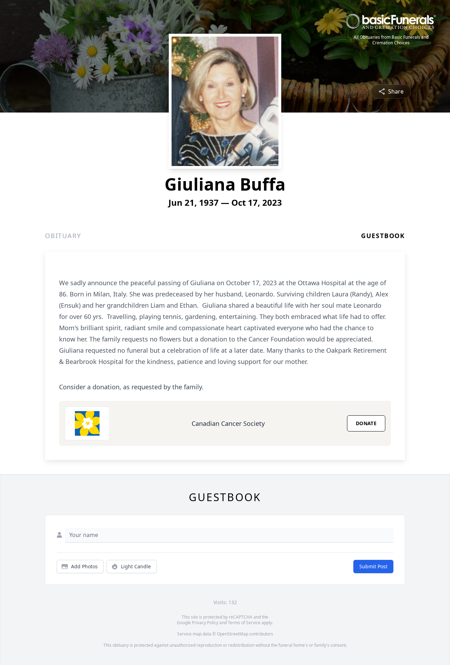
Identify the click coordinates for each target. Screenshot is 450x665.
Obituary (63, 235)
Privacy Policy (205, 623)
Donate (366, 423)
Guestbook (383, 235)
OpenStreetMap (232, 634)
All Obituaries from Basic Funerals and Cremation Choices (391, 40)
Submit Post (373, 566)
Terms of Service (244, 623)
